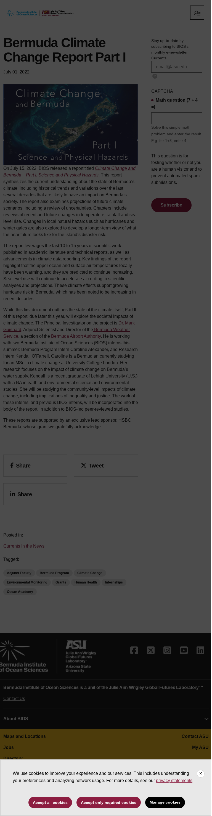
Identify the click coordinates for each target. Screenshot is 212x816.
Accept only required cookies (108, 802)
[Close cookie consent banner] (201, 774)
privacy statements (174, 780)
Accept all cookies (50, 802)
